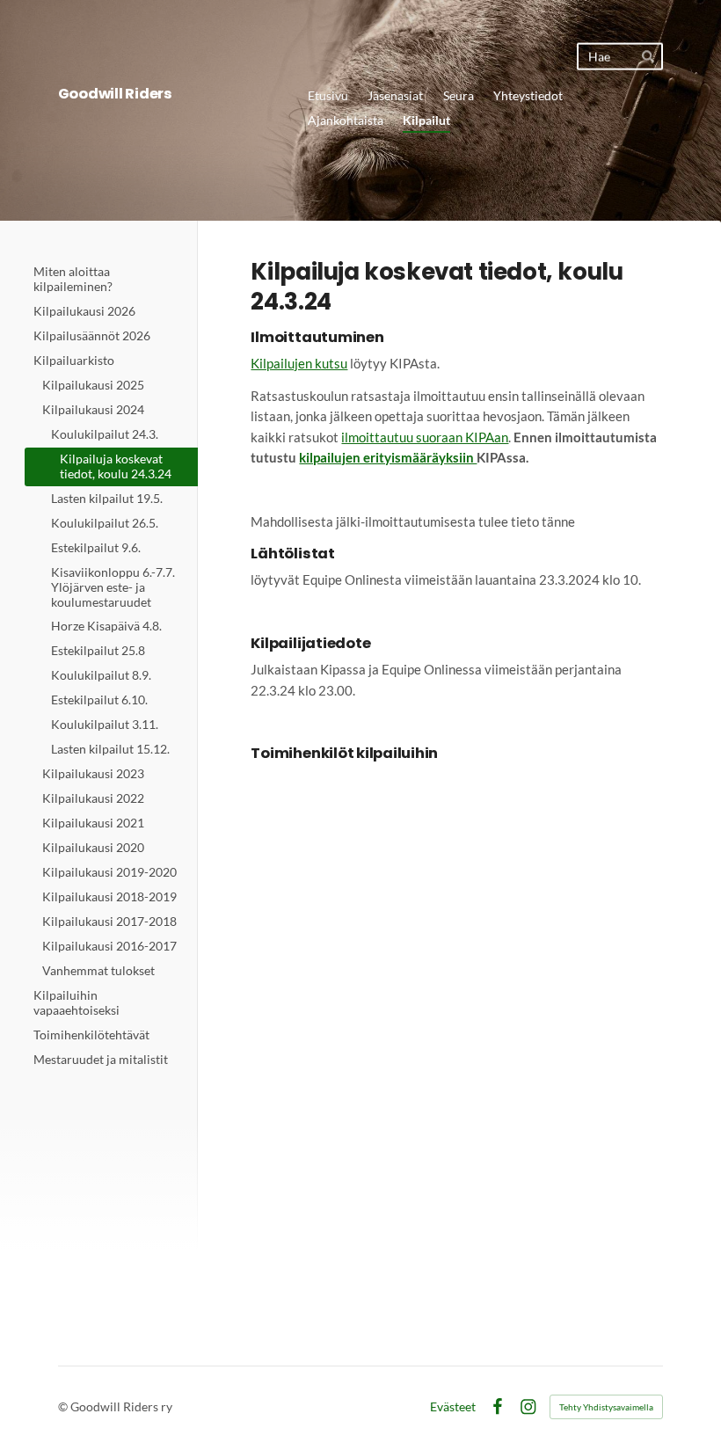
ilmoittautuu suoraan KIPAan (424, 437)
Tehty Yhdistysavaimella (606, 1407)
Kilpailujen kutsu (299, 363)
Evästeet (453, 1407)
